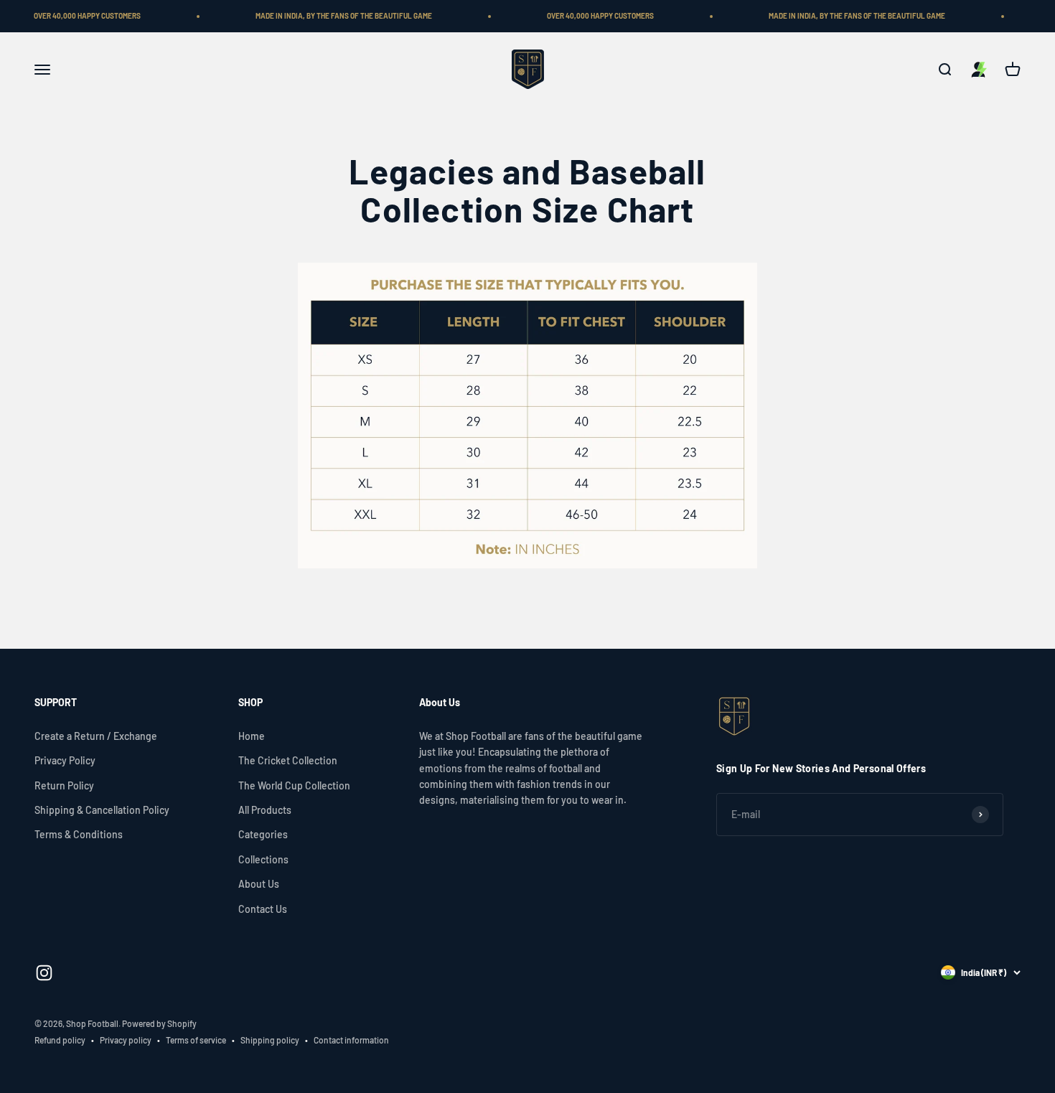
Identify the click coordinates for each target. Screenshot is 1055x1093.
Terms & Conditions (78, 834)
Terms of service (196, 1040)
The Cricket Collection (287, 760)
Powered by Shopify (159, 1023)
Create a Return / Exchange (95, 736)
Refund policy (59, 1040)
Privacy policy (125, 1040)
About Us (258, 884)
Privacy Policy (64, 760)
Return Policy (64, 785)
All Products (264, 810)
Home (251, 736)
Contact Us (262, 909)
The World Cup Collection (294, 785)
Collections (263, 859)
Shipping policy (269, 1040)
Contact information (351, 1040)
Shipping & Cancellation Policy (101, 810)
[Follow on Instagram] (44, 972)
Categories (263, 834)
